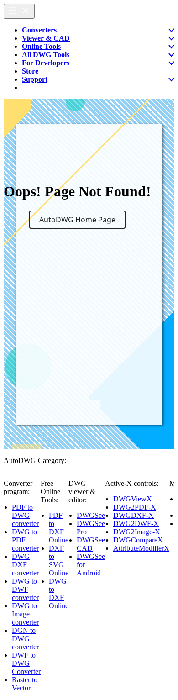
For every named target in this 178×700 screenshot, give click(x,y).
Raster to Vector (24, 684)
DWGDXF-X (133, 515)
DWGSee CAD (91, 544)
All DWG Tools (45, 54)
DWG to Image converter (25, 614)
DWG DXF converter (25, 565)
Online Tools (41, 46)
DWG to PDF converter (25, 540)
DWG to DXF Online (58, 593)
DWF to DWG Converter (26, 663)
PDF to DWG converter (25, 515)
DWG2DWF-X (136, 523)
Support (34, 79)
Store (30, 71)
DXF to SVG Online (58, 560)
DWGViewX (132, 499)
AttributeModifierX (141, 548)
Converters (39, 30)
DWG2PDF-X (134, 507)
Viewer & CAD (46, 38)
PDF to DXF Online (58, 527)
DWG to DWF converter (25, 589)
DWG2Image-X (136, 532)
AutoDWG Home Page (77, 220)
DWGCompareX (138, 540)
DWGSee (91, 515)
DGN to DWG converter (25, 638)
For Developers (45, 63)
